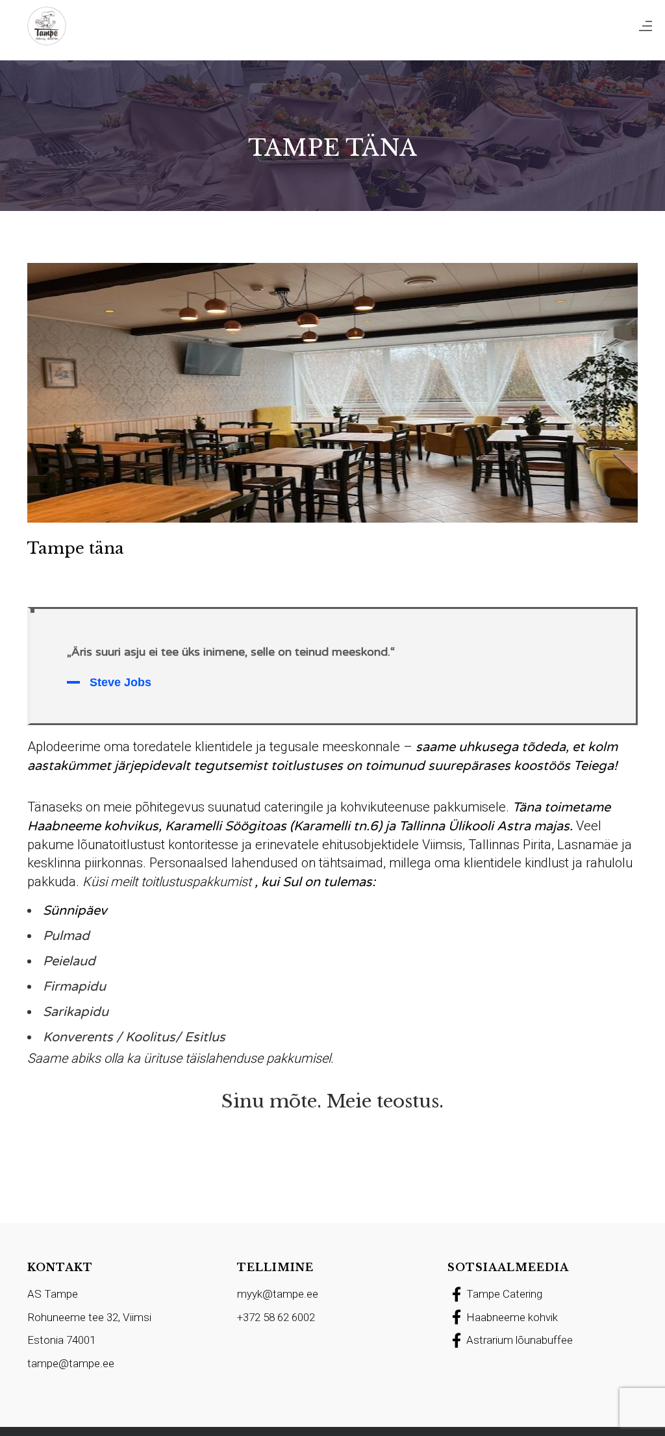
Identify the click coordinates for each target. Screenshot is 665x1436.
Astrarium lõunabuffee (519, 1339)
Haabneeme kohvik (512, 1317)
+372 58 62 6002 (276, 1317)
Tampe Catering (504, 1293)
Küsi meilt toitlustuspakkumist (166, 881)
